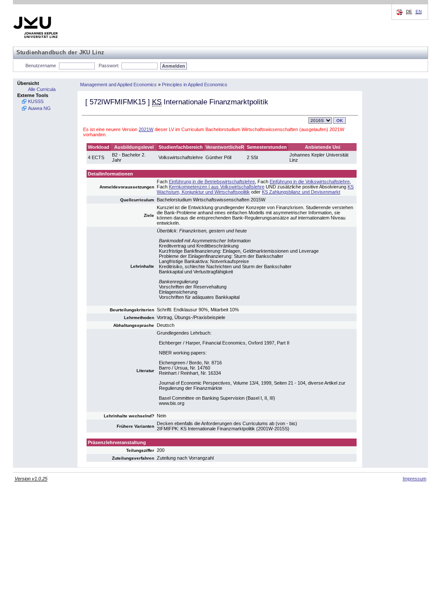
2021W (146, 129)
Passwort (108, 65)
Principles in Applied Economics (194, 84)
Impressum (414, 478)
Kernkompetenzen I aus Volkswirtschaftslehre (216, 186)
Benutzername (40, 65)
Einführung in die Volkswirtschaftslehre (310, 181)
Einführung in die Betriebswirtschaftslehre (212, 181)
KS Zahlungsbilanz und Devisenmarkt (301, 191)
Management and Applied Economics (118, 84)
